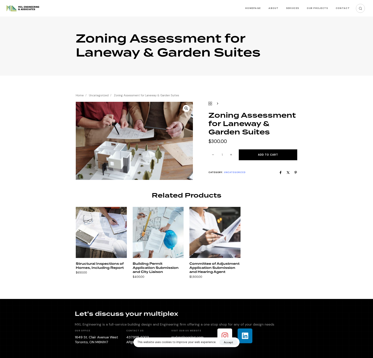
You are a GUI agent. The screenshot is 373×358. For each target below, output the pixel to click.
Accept (228, 342)
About (273, 8)
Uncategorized (99, 95)
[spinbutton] (222, 155)
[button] (360, 8)
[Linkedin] (245, 335)
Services (292, 8)
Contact (343, 8)
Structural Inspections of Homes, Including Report (100, 265)
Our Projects (317, 8)
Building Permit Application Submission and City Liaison (156, 268)
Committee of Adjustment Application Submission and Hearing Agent (214, 268)
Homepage (253, 8)
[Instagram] (224, 335)
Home (80, 95)
